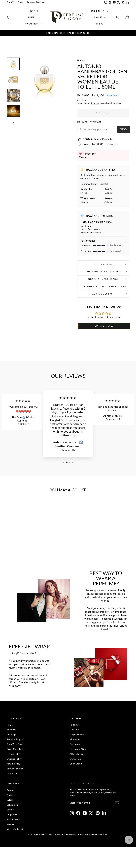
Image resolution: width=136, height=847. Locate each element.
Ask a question (103, 294)
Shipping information (103, 279)
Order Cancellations (16, 749)
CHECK (123, 129)
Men (32, 17)
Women (32, 23)
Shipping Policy (14, 759)
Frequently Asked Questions (103, 286)
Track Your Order (15, 2)
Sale (98, 17)
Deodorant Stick (78, 749)
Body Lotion (76, 763)
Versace (11, 824)
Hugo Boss (12, 814)
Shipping (95, 103)
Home (34, 11)
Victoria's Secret (15, 829)
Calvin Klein (13, 805)
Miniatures (75, 739)
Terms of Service (15, 768)
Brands (98, 11)
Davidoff (11, 809)
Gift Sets (74, 729)
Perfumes (75, 724)
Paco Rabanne (13, 819)
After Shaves (76, 754)
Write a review (104, 326)
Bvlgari (10, 800)
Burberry (11, 795)
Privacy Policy (14, 754)
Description (103, 264)
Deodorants (76, 744)
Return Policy (13, 763)
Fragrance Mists (78, 734)
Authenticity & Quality (103, 271)
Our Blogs (11, 734)
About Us (11, 729)
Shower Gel (75, 759)
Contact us (12, 773)
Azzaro (10, 790)
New (100, 23)
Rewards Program (36, 2)
